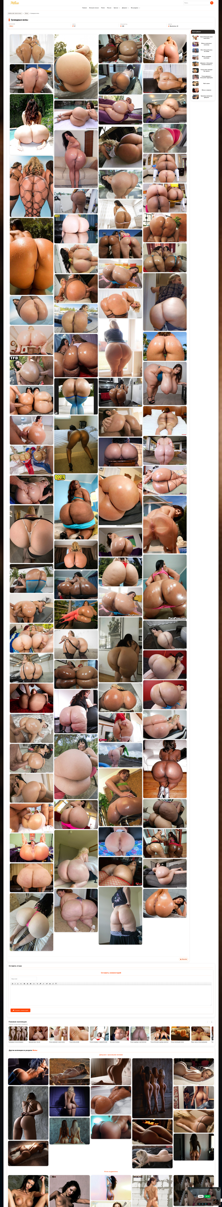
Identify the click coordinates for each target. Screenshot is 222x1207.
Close (200, 1196)
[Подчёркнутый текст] (18, 984)
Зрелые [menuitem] (116, 7)
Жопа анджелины (111, 1171)
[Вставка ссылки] (37, 984)
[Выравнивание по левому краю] (24, 984)
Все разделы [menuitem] (134, 7)
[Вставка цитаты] (50, 984)
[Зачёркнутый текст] (21, 984)
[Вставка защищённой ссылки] (40, 984)
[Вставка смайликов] (34, 984)
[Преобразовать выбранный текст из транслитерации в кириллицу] (53, 984)
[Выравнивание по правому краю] (30, 984)
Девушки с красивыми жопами (111, 1055)
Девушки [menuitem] (124, 7)
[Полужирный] (12, 984)
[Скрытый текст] (46, 984)
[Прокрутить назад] (207, 1022)
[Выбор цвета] (43, 984)
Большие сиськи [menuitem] (94, 7)
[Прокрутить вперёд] (211, 1022)
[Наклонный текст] (15, 984)
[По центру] (27, 984)
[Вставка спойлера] (56, 984)
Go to (207, 1196)
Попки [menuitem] (103, 7)
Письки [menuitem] (109, 7)
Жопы (11, 26)
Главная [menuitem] (84, 7)
